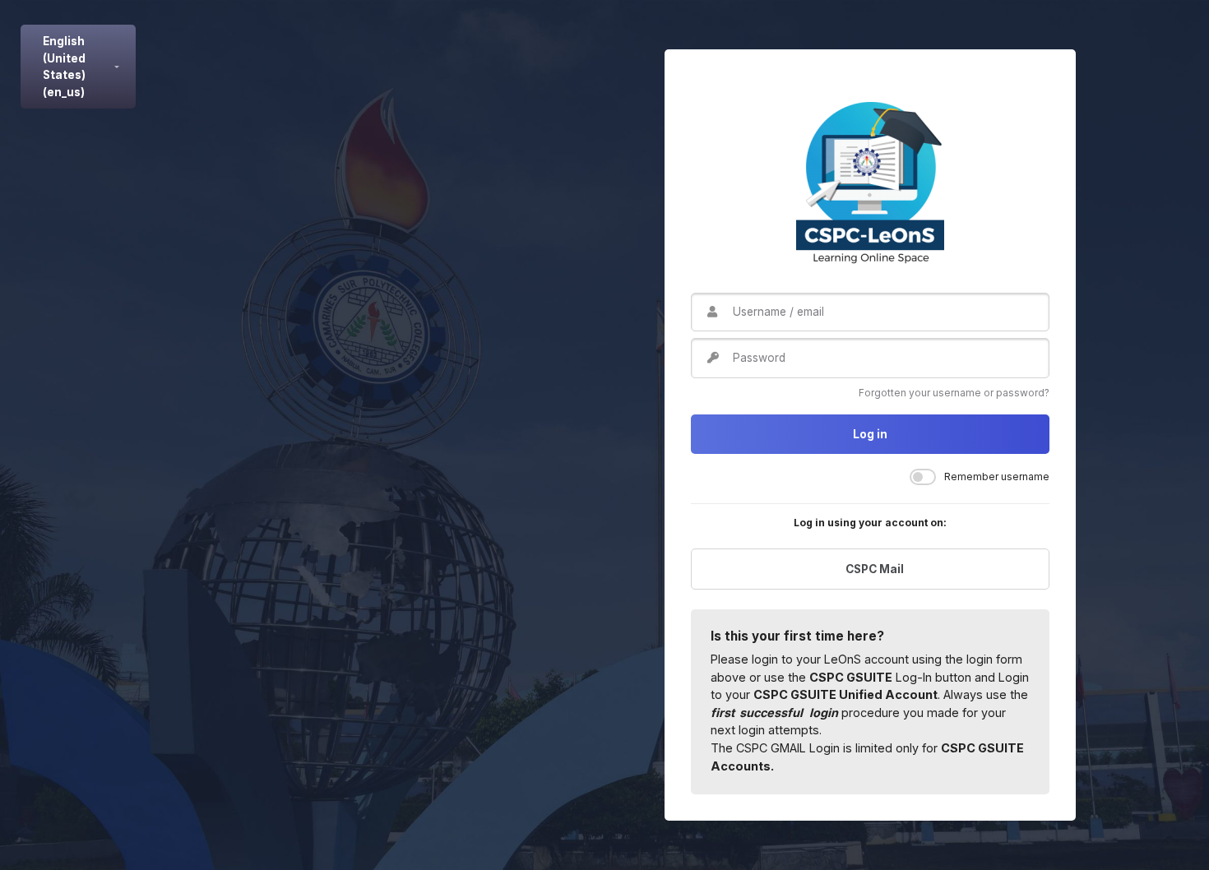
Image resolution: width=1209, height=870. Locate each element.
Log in (870, 434)
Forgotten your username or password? (954, 392)
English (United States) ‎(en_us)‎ (64, 66)
